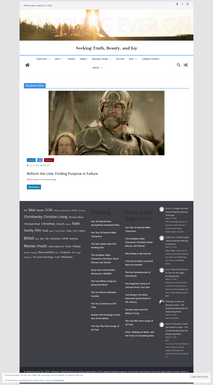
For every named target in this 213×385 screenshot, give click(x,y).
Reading (34, 253)
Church (60, 223)
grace (51, 231)
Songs (78, 252)
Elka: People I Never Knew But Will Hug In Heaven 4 (177, 240)
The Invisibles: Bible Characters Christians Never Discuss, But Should (105, 259)
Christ (74, 210)
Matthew (74, 238)
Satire (57, 253)
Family (83, 59)
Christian (81, 211)
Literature (55, 238)
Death (68, 224)
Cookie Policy (58, 380)
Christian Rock (32, 223)
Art (25, 210)
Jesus (29, 238)
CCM (48, 210)
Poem (68, 246)
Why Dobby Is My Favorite (138, 253)
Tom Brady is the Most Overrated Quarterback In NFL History (138, 298)
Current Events (150, 59)
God (45, 230)
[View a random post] (185, 64)
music (42, 245)
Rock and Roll (45, 252)
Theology (41, 59)
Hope (69, 230)
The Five (120, 59)
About (96, 67)
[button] (48, 59)
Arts (57, 59)
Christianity (33, 216)
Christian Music (76, 217)
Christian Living (55, 216)
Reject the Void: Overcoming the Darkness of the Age (176, 211)
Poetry (77, 246)
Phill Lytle (46, 165)
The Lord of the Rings (43, 257)
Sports (71, 59)
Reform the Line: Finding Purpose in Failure (62, 173)
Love (65, 238)
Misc (131, 59)
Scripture (65, 252)
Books (40, 210)
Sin (73, 252)
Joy (42, 238)
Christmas (48, 224)
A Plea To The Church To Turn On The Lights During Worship (176, 273)
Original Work (100, 59)
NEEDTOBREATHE (56, 246)
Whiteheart (66, 257)
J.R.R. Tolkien (79, 230)
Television (27, 257)
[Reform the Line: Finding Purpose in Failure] (106, 123)
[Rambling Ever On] (106, 11)
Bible (32, 210)
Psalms (27, 252)
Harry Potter (60, 231)
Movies (30, 245)
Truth (57, 257)
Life (47, 238)
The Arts (31, 160)
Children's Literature (61, 210)
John (37, 239)
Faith (76, 223)
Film (39, 160)
